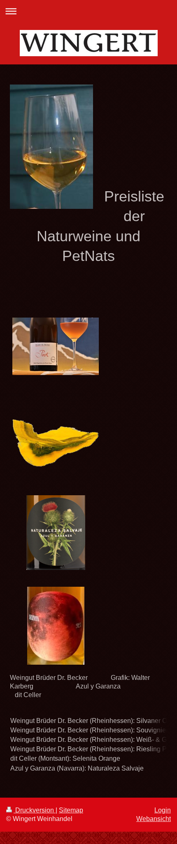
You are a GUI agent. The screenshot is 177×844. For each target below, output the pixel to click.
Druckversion (35, 810)
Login (162, 810)
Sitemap (71, 810)
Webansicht (153, 818)
